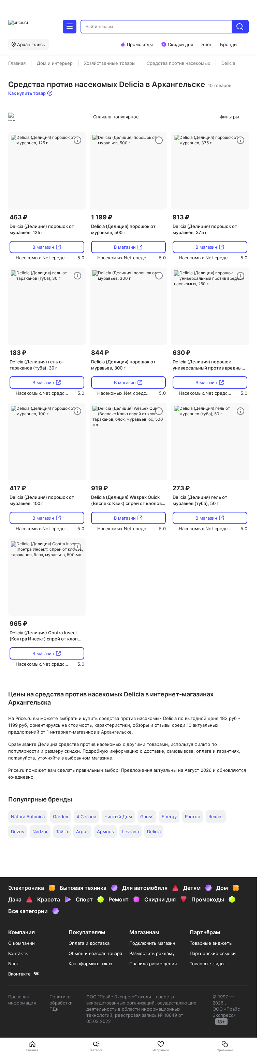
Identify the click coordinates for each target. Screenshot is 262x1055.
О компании (21, 943)
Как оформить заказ (90, 963)
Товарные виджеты (211, 943)
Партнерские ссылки (213, 953)
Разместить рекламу (152, 953)
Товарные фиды (207, 963)
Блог (13, 963)
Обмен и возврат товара (95, 953)
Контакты (18, 953)
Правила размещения (153, 963)
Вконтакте (19, 974)
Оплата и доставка (89, 943)
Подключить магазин (152, 943)
